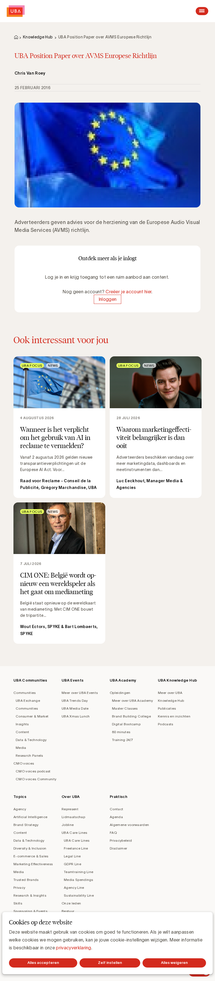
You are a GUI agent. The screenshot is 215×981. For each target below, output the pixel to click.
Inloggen (108, 299)
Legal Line (72, 856)
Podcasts (165, 724)
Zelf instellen (110, 963)
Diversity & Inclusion (29, 848)
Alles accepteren (43, 963)
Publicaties (167, 708)
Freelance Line (76, 848)
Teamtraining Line (78, 872)
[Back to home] (16, 11)
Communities (24, 692)
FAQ (113, 832)
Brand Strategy (25, 825)
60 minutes (121, 732)
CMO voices (23, 763)
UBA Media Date (75, 708)
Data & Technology (31, 740)
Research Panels (29, 755)
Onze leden (71, 903)
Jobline (68, 825)
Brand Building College (131, 716)
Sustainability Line (79, 895)
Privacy (19, 887)
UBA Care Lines (74, 832)
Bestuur (68, 911)
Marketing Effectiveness (33, 864)
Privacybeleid (121, 840)
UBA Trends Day (75, 700)
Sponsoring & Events (30, 911)
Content (22, 732)
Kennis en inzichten (174, 716)
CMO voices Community (36, 779)
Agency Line (74, 887)
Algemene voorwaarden (129, 825)
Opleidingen (120, 692)
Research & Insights (29, 895)
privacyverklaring (73, 947)
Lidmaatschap (73, 817)
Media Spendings (78, 879)
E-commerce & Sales (30, 856)
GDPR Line (72, 864)
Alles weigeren (174, 963)
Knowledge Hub (38, 37)
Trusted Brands (25, 879)
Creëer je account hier (128, 291)
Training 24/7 (122, 740)
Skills (17, 903)
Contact (116, 809)
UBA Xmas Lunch (76, 716)
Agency (19, 809)
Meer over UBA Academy (132, 700)
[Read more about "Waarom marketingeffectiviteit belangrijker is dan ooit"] (156, 427)
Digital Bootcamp (126, 724)
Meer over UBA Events (80, 692)
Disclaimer (118, 848)
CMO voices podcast (33, 771)
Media (21, 747)
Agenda (116, 817)
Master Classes (124, 708)
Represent (70, 809)
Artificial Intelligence (30, 817)
